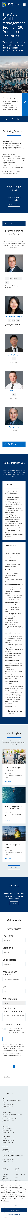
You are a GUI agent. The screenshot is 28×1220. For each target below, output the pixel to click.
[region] (14, 1068)
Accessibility (18, 1180)
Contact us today (14, 205)
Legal (16, 1177)
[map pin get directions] (14, 1067)
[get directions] (14, 1067)
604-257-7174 (10, 1106)
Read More (8, 781)
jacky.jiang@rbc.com (8, 1130)
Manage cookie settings (14, 1214)
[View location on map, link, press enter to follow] (14, 1068)
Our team (8, 223)
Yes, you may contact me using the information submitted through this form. (16, 1030)
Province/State (9, 999)
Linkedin (4, 1108)
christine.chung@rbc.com (9, 1118)
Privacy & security (20, 1174)
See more (14, 867)
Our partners (10, 444)
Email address (9, 960)
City (4, 987)
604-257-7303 (10, 1120)
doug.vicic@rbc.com (8, 1104)
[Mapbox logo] (6, 1077)
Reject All (14, 1205)
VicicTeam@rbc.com (8, 1151)
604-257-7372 (10, 1142)
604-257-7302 (10, 1132)
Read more (14, 903)
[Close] (25, 1183)
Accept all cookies (14, 1210)
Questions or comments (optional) (12, 1009)
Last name (7, 948)
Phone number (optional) (9, 973)
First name (7, 936)
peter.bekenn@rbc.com (8, 1140)
